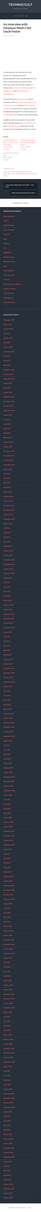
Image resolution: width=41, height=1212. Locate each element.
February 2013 (8, 551)
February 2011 (8, 659)
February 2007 (8, 876)
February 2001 (8, 1184)
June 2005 (6, 967)
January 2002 (8, 1143)
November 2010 (9, 673)
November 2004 (9, 999)
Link (12, 168)
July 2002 (6, 1116)
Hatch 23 (6, 234)
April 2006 (7, 922)
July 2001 (6, 1166)
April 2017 (7, 365)
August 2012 (7, 578)
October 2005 (8, 949)
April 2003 (7, 1085)
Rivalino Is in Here (9, 289)
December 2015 (8, 397)
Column (6, 221)
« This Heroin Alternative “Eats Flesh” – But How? (19, 186)
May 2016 (6, 388)
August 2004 (7, 1012)
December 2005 (8, 940)
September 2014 (9, 465)
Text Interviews (8, 293)
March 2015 (7, 437)
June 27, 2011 (8, 36)
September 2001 (9, 1157)
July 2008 (6, 800)
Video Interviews (9, 302)
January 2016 (8, 392)
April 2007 (7, 867)
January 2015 (8, 447)
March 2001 (7, 1180)
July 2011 (6, 637)
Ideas (5, 239)
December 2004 (8, 994)
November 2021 (9, 320)
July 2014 (6, 474)
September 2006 (9, 899)
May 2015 (6, 428)
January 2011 (8, 664)
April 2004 (7, 1030)
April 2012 (7, 596)
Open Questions (8, 270)
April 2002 (7, 1130)
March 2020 (7, 324)
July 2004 (6, 1017)
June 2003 (6, 1076)
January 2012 (8, 609)
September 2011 (9, 628)
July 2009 (6, 745)
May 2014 (6, 483)
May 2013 (6, 537)
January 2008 (8, 827)
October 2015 (8, 406)
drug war (23, 172)
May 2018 (6, 342)
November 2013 (9, 510)
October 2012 (8, 569)
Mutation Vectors (9, 261)
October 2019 (8, 329)
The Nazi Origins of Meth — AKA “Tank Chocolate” (10, 142)
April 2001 (7, 1175)
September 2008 (9, 790)
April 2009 (7, 759)
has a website (22, 99)
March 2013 (7, 546)
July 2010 (6, 691)
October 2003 (8, 1057)
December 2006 (8, 885)
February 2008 (8, 822)
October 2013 (8, 514)
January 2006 (8, 935)
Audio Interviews (9, 216)
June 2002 (6, 1121)
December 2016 (8, 370)
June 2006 (6, 913)
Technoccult (20, 4)
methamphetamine (22, 174)
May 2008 (6, 809)
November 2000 (9, 1189)
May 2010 (6, 700)
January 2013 (8, 555)
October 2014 (8, 460)
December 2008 (8, 777)
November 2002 (9, 1098)
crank (9, 172)
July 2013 (6, 528)
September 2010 (9, 682)
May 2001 (6, 1171)
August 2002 (7, 1112)
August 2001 (7, 1161)
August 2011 (7, 632)
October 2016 (8, 374)
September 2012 (9, 573)
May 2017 (6, 361)
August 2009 (7, 741)
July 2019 (6, 333)
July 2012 (6, 582)
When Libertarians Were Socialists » (24, 193)
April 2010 (7, 704)
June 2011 (6, 641)
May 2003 (6, 1080)
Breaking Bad (8, 115)
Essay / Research (9, 230)
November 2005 (9, 944)
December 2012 (8, 560)
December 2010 (8, 668)
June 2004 (6, 1021)
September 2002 (9, 1107)
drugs (29, 172)
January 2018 (8, 347)
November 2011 (9, 618)
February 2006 (8, 931)
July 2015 (6, 419)
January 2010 (8, 718)
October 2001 (8, 1152)
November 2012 (9, 564)
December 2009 (8, 723)
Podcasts (6, 280)
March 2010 (7, 709)
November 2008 (9, 781)
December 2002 (8, 1094)
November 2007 (9, 836)
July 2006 (6, 908)
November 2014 (9, 456)
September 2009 (9, 736)
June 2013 (6, 532)
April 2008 (7, 813)
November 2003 (9, 1053)
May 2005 (6, 971)
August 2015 (7, 415)
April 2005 (7, 976)
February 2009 (8, 768)
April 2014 (7, 487)
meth (13, 174)
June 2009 (6, 750)
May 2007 (6, 863)
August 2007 (7, 849)
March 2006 (7, 926)
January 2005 (8, 990)
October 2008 (8, 786)
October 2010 (8, 677)
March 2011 (7, 655)
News (5, 266)
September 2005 (9, 953)
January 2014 (8, 501)
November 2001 (9, 1148)
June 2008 (6, 804)
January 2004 (8, 1044)
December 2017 (8, 352)
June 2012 (6, 587)
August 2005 (7, 958)
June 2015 (6, 424)
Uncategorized (8, 298)
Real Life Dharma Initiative (12, 284)
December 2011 (8, 614)
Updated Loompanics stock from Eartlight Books (28, 142)
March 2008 (7, 818)
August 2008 (7, 795)
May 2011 (6, 646)
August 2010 (7, 686)
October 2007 (8, 840)
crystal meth (16, 172)
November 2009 (9, 727)
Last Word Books (29, 123)
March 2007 (7, 872)
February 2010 (8, 714)
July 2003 (6, 1071)
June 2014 (6, 478)
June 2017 (6, 356)
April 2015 (7, 433)
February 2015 (8, 442)
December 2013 (8, 505)
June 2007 (6, 858)
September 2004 (9, 1008)
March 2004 (7, 1035)
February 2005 (8, 985)
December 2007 (8, 831)
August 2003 (7, 1066)
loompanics (7, 174)
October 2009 (8, 732)
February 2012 (8, 605)
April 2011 (7, 650)
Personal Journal (9, 275)
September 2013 (9, 519)
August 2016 (7, 383)
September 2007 (9, 845)
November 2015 (9, 401)
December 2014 (8, 451)
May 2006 (6, 917)
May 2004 (6, 1026)
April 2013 (7, 542)
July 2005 (6, 962)
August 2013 (7, 523)
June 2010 (6, 695)
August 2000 (7, 1193)
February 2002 (8, 1139)
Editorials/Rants (8, 225)
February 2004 (8, 1039)
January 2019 (8, 338)
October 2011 (8, 623)
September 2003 (9, 1062)
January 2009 (8, 772)
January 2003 (8, 1089)
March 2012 (7, 600)
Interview (6, 243)
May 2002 (6, 1125)
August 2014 (7, 469)
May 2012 (6, 591)
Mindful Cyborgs (8, 257)
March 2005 (7, 980)
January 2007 (8, 881)
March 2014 (7, 492)
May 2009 (6, 754)
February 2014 (8, 496)
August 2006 (7, 904)
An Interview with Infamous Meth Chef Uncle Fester (17, 27)
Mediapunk (7, 252)
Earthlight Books (13, 126)
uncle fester (33, 174)
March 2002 (7, 1134)
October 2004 (8, 1003)
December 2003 (8, 1048)
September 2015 (9, 410)
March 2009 (7, 763)
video (5, 176)
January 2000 (8, 1198)
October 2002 (8, 1103)
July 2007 (6, 854)
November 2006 (9, 890)
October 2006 (8, 895)
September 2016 (9, 379)
